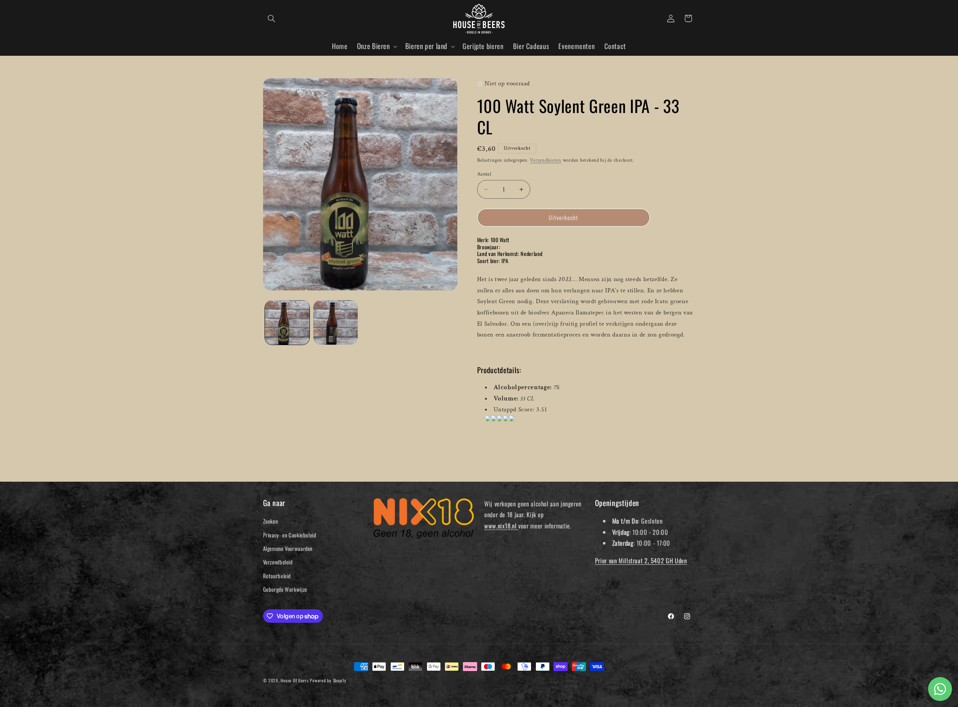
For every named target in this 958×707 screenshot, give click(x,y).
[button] (271, 18)
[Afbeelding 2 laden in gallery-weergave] (335, 322)
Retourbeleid (277, 576)
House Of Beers (294, 680)
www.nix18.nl (501, 525)
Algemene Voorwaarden (288, 548)
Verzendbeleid (278, 562)
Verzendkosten (545, 160)
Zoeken (270, 521)
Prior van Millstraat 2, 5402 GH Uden (641, 560)
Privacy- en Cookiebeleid (289, 535)
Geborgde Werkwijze (285, 589)
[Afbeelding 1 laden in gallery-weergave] (287, 322)
